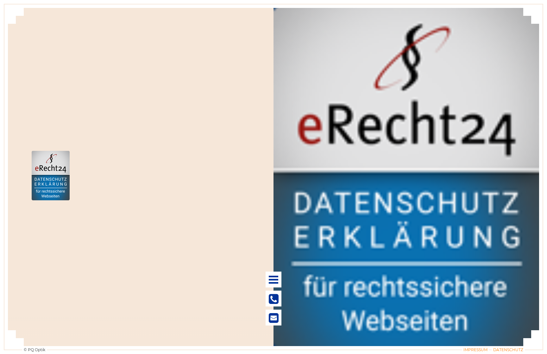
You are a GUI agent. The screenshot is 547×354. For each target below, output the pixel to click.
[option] (407, 177)
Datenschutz (508, 349)
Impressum (475, 349)
